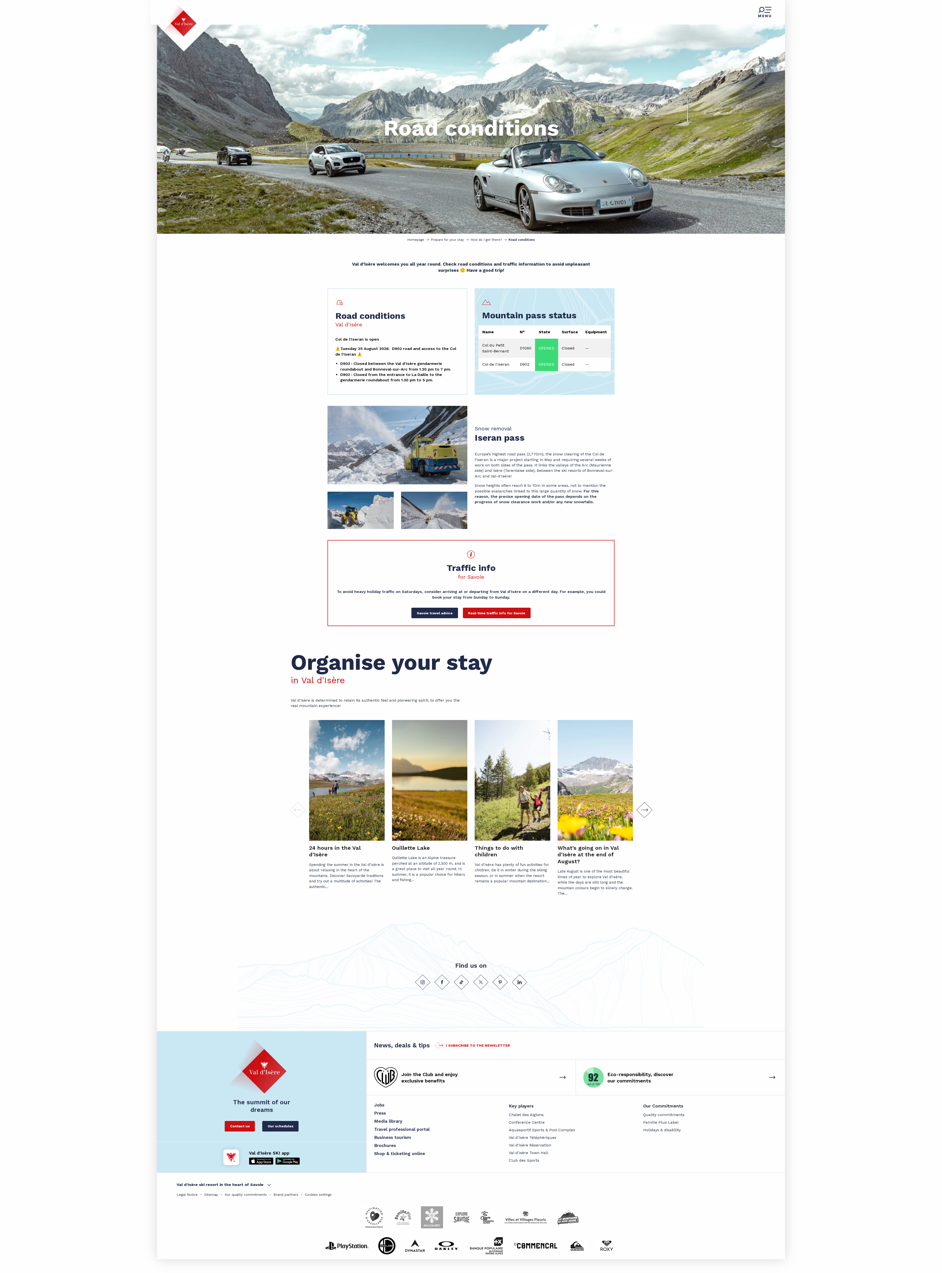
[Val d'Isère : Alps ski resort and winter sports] (179, 20)
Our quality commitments (246, 1194)
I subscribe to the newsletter (478, 1045)
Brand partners (286, 1194)
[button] (832, 594)
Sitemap (211, 1194)
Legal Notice (187, 1194)
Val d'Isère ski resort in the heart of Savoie (220, 1184)
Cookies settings (318, 1194)
